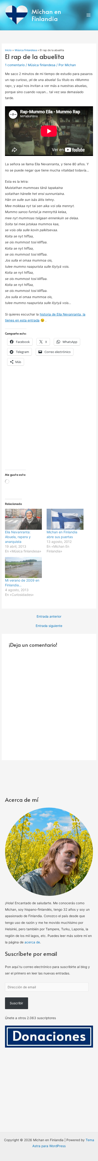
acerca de (32, 942)
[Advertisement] (49, 420)
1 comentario (15, 65)
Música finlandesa (41, 65)
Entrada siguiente (49, 626)
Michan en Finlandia (46, 15)
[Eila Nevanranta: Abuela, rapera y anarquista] (23, 519)
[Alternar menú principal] (88, 15)
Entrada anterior (49, 616)
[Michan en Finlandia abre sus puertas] (65, 519)
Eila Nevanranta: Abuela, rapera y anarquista (18, 537)
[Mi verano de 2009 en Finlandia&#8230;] (23, 567)
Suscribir (16, 1003)
